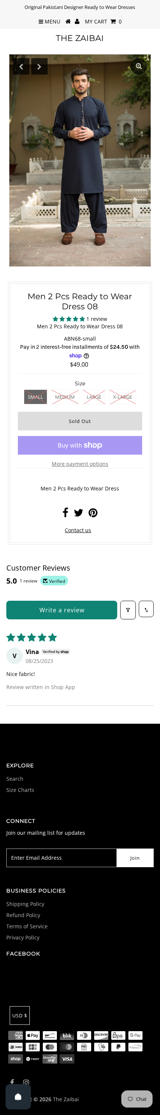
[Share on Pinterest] (93, 514)
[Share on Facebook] (65, 514)
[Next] (39, 66)
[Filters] (128, 610)
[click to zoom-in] (139, 66)
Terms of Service (27, 926)
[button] (69, 318)
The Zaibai (80, 38)
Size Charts (20, 789)
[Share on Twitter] (78, 514)
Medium (65, 397)
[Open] (18, 1096)
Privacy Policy (22, 937)
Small (35, 397)
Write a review (61, 610)
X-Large (122, 397)
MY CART (103, 21)
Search (14, 778)
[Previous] (21, 66)
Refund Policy (23, 915)
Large (94, 397)
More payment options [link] (80, 463)
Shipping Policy (25, 903)
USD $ (19, 1015)
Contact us (78, 530)
